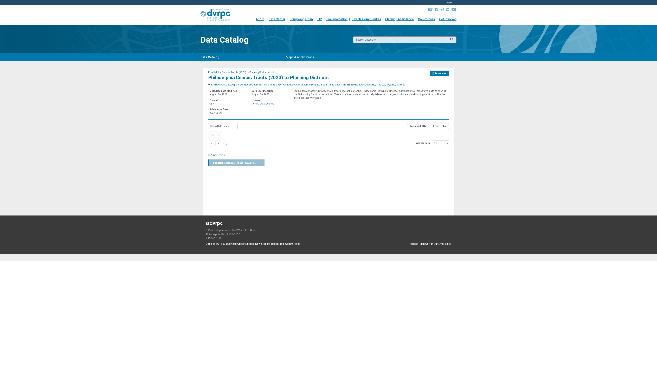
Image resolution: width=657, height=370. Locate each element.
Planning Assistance (399, 19)
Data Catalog (210, 57)
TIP (319, 19)
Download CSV (417, 126)
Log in (449, 2)
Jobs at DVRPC (215, 243)
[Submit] (451, 40)
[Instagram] (442, 10)
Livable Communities (366, 19)
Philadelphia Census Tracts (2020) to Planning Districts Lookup (242, 72)
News (258, 243)
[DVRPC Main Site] (218, 15)
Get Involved (447, 19)
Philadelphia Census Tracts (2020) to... (234, 163)
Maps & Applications (300, 57)
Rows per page (422, 143)
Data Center (277, 19)
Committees (292, 243)
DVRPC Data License (263, 103)
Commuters (426, 19)
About (260, 19)
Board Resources (273, 243)
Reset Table (440, 126)
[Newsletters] (430, 10)
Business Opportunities (240, 243)
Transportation (336, 19)
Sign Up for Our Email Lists (435, 243)
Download (441, 73)
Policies (413, 243)
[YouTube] (454, 10)
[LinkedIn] (447, 10)
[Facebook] (436, 10)
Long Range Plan (301, 19)
